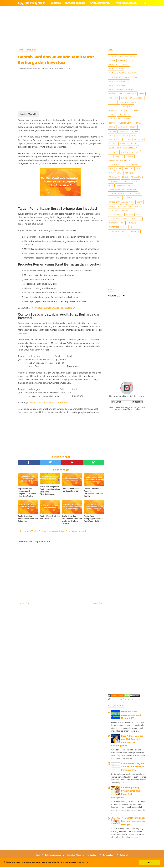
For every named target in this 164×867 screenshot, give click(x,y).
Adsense (121, 60)
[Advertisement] (61, 90)
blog (131, 106)
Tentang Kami (109, 855)
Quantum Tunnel (124, 185)
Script (121, 194)
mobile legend (133, 164)
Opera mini (128, 169)
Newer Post (24, 603)
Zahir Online (133, 231)
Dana (138, 123)
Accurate (113, 56)
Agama (131, 60)
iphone (134, 144)
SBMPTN (112, 194)
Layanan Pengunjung (79, 27)
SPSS (123, 206)
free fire (135, 131)
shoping (128, 198)
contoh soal (124, 115)
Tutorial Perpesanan (86, 15)
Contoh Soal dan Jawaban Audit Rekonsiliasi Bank (52, 308)
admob (112, 60)
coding (112, 115)
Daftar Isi (124, 855)
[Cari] (145, 2)
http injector (115, 140)
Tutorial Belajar (99, 3)
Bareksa (112, 102)
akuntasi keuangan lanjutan (122, 90)
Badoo (124, 98)
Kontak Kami (92, 855)
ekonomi (112, 131)
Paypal (119, 173)
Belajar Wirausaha (128, 102)
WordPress (114, 227)
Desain (112, 127)
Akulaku (113, 65)
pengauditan (137, 177)
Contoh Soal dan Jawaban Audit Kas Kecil (48, 402)
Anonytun (131, 94)
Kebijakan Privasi (74, 855)
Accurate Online (128, 56)
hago (133, 135)
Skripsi (139, 202)
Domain (133, 127)
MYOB (111, 169)
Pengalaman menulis (118, 177)
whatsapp (113, 223)
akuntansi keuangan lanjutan (123, 73)
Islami (111, 148)
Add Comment (66, 68)
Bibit (124, 106)
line (110, 156)
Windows (131, 223)
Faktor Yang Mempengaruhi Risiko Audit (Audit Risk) (93, 518)
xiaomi (124, 227)
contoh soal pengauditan (121, 123)
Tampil (31, 114)
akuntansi (124, 65)
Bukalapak (114, 110)
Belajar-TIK (114, 106)
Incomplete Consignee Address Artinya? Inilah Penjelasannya (132, 766)
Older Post (97, 603)
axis (116, 98)
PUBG (111, 185)
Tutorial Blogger (126, 3)
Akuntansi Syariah (117, 85)
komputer (113, 152)
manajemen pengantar (119, 160)
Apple (141, 94)
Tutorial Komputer (111, 9)
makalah (119, 156)
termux (129, 215)
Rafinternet (31, 3)
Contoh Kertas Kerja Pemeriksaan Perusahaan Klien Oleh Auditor (93, 492)
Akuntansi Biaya (116, 69)
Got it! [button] (149, 862)
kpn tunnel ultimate (130, 152)
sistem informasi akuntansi (121, 202)
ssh (130, 206)
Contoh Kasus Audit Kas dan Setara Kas (50, 517)
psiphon (135, 181)
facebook (123, 131)
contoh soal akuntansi (120, 119)
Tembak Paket (127, 210)
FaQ (38, 855)
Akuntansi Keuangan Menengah (123, 77)
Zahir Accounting (117, 231)
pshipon (125, 181)
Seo (110, 198)
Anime (121, 94)
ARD (110, 98)
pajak (111, 173)
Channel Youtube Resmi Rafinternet (41, 27)
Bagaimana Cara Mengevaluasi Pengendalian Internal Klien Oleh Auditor (27, 492)
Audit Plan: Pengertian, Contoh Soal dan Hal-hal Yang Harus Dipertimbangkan (50, 490)
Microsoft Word (116, 164)
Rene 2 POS (132, 190)
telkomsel (114, 210)
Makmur (129, 156)
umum (133, 219)
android (112, 94)
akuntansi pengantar (119, 81)
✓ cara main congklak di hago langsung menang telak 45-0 (133, 821)
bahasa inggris (137, 98)
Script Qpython (134, 194)
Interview (124, 144)
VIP (140, 219)
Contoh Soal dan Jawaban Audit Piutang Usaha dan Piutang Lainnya (72, 520)
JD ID (119, 148)
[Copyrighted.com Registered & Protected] (116, 697)
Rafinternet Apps (117, 190)
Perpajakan (114, 181)
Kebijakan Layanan (53, 855)
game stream (122, 135)
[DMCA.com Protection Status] (132, 697)
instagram (139, 140)
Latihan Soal (112, 21)
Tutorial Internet (84, 9)
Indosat (127, 140)
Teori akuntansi (116, 215)
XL (131, 227)
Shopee (118, 198)
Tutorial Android (75, 3)
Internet (113, 144)
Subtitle (138, 206)
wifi (122, 223)
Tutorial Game (59, 9)
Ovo (138, 169)
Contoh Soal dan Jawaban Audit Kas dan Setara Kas (28, 518)
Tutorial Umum (114, 15)
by (122, 110)
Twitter (124, 219)
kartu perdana (130, 148)
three (138, 215)
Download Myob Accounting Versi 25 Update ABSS (131, 714)
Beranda (56, 3)
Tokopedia (113, 219)
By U (128, 110)
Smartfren (114, 206)
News (118, 169)
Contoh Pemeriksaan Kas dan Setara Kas (70, 489)
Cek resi (136, 110)
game (111, 135)
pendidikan (130, 173)
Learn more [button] (82, 862)
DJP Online (122, 127)
